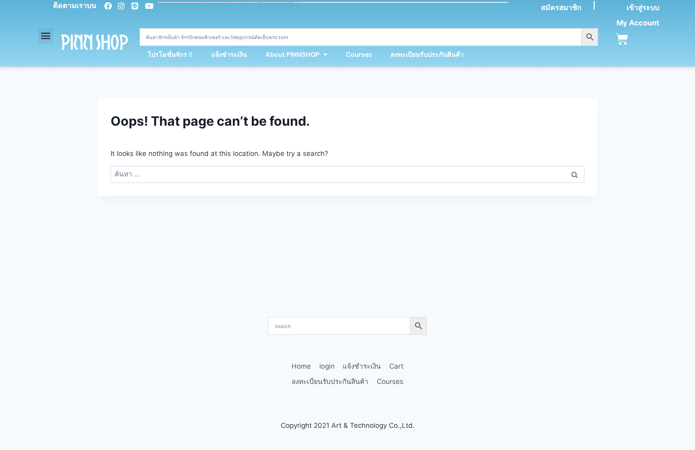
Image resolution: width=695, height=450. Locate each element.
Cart (396, 366)
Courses (359, 54)
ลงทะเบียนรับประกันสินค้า (427, 54)
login (327, 366)
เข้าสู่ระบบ (643, 7)
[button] (45, 36)
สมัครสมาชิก (561, 7)
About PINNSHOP (292, 54)
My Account (638, 23)
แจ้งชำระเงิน (229, 54)
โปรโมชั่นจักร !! (170, 54)
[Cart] (622, 39)
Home (301, 366)
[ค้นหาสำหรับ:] (347, 174)
